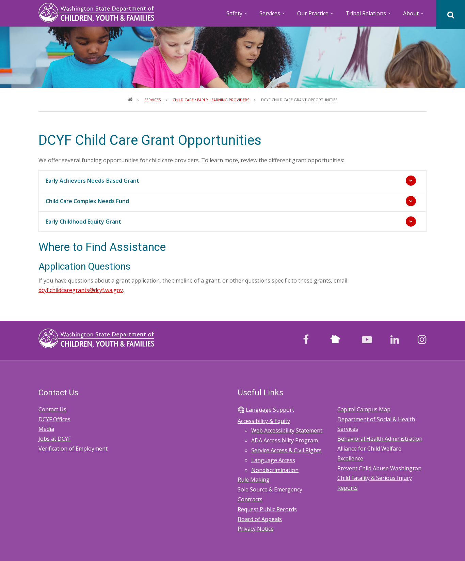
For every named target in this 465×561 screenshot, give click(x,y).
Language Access (273, 460)
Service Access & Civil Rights (286, 450)
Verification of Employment (73, 448)
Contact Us (52, 409)
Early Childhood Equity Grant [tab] (83, 221)
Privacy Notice (256, 528)
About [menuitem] (413, 15)
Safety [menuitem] (237, 15)
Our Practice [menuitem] (315, 15)
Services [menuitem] (272, 15)
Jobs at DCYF (54, 438)
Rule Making (254, 479)
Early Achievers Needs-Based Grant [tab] (92, 180)
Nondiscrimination (275, 470)
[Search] (450, 14)
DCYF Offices (54, 419)
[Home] (96, 12)
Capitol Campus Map (363, 409)
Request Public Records (267, 509)
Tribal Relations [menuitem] (369, 15)
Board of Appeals (260, 519)
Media (46, 429)
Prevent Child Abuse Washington (379, 468)
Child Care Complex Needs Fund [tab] (87, 201)
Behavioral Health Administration (379, 438)
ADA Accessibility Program (284, 440)
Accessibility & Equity (264, 421)
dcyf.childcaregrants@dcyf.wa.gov (80, 290)
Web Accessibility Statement (286, 430)
